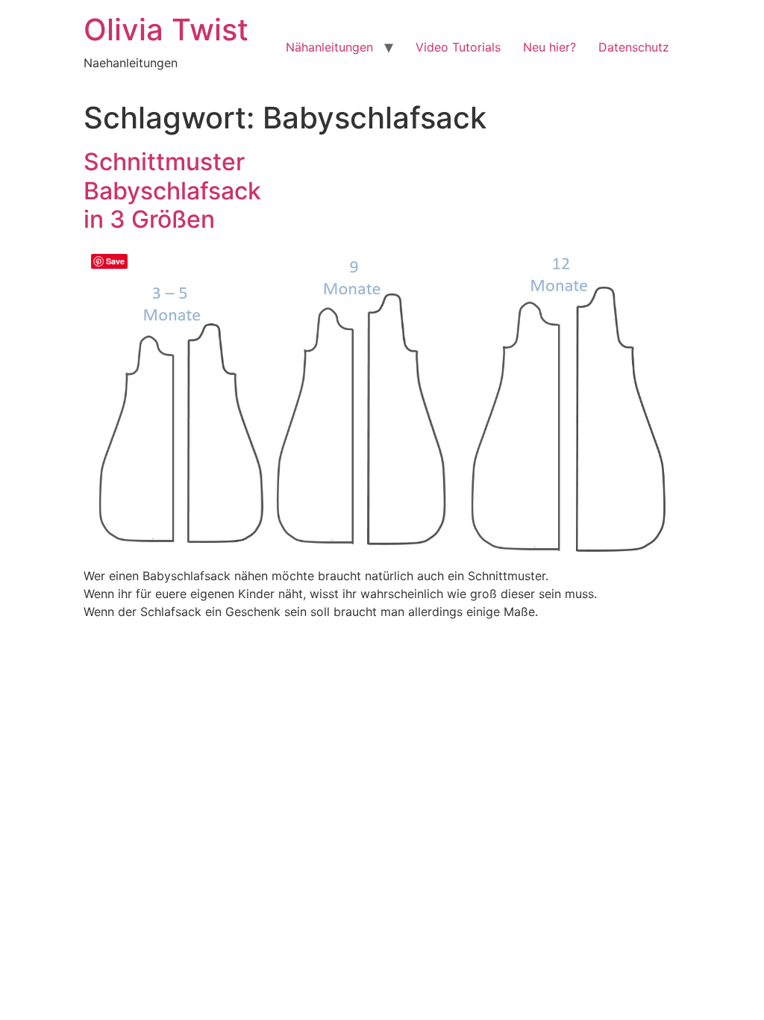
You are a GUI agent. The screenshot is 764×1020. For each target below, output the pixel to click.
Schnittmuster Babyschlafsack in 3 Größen (172, 190)
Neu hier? (549, 47)
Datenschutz (633, 47)
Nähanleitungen (329, 47)
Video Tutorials (458, 47)
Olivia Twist (166, 29)
